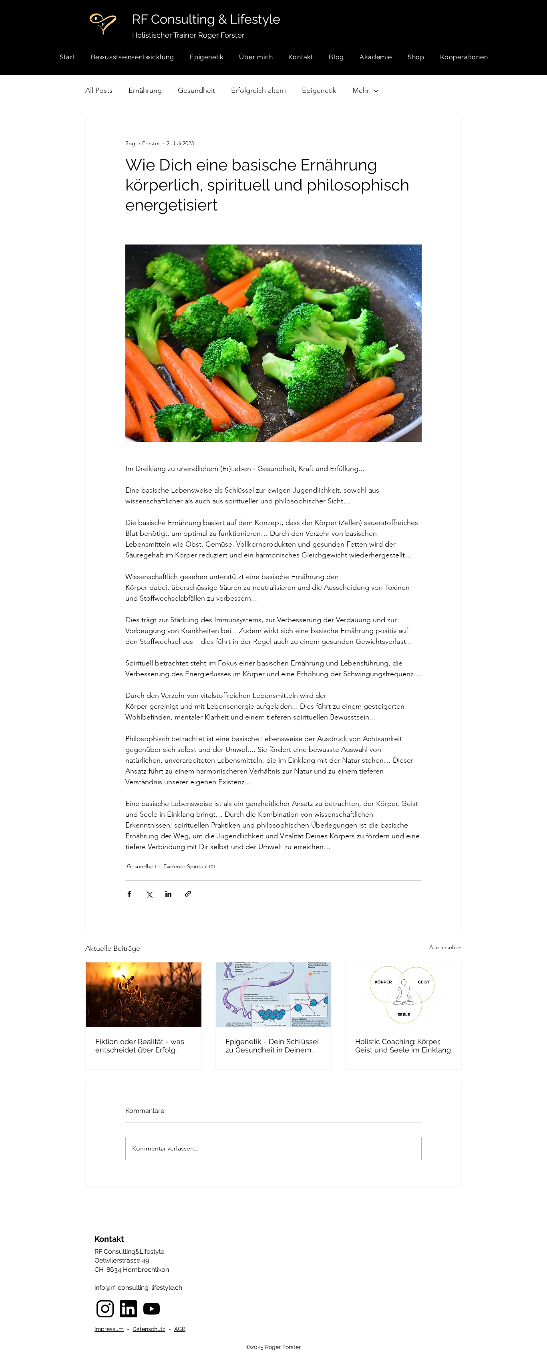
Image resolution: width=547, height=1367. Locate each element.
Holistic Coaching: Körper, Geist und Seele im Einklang (403, 1045)
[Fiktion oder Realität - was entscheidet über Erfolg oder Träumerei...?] (143, 994)
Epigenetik (319, 90)
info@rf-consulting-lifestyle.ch (138, 1287)
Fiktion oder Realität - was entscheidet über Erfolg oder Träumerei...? (139, 1045)
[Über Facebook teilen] (129, 894)
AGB (179, 1329)
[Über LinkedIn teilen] (168, 894)
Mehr (360, 90)
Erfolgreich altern (258, 90)
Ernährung (145, 90)
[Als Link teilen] (188, 894)
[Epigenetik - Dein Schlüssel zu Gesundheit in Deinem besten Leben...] (274, 994)
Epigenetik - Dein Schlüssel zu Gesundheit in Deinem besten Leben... (272, 1045)
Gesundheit (196, 90)
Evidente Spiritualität (189, 866)
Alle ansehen (445, 947)
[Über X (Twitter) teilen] (149, 894)
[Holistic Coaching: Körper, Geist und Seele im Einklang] (403, 994)
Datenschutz (149, 1329)
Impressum (109, 1329)
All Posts (99, 90)
